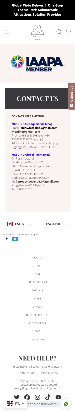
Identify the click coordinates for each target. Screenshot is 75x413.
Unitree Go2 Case (38, 282)
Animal (37, 298)
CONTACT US (37, 339)
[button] (6, 32)
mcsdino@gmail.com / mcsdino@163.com (37, 367)
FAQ (38, 266)
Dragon (37, 307)
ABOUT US (37, 257)
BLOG (37, 331)
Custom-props (37, 323)
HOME (37, 274)
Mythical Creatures (37, 315)
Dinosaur (37, 290)
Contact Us (71, 95)
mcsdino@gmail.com (26, 132)
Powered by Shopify (28, 234)
